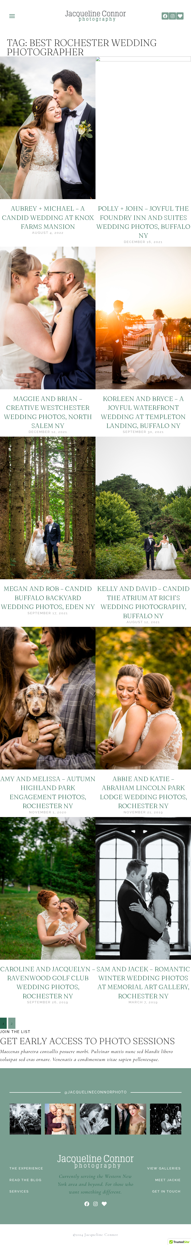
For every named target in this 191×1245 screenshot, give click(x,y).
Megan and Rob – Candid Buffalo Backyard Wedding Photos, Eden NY (48, 598)
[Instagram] (172, 16)
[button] (12, 16)
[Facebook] (165, 16)
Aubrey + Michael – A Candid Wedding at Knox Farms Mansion (48, 218)
